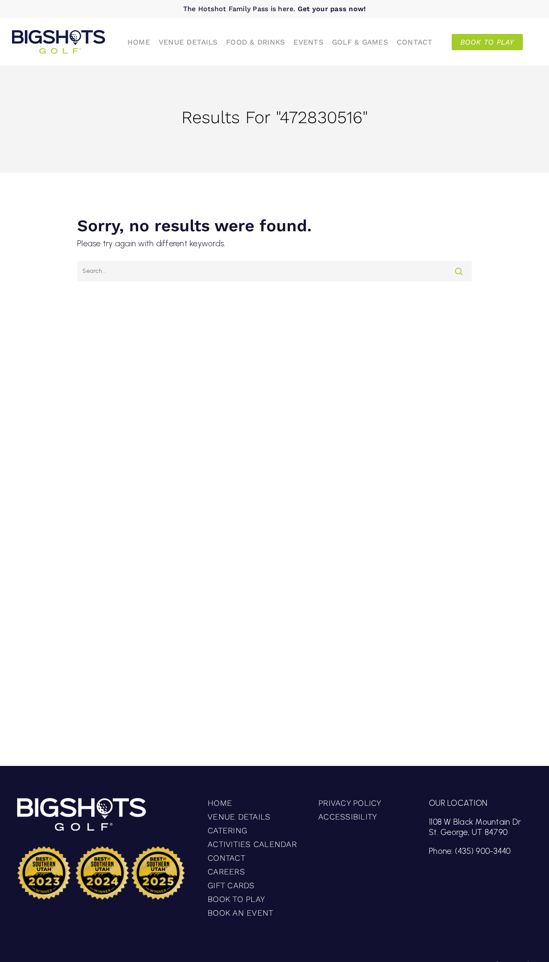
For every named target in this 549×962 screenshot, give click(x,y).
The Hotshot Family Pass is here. (274, 9)
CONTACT (226, 858)
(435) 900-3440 (483, 851)
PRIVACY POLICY (349, 803)
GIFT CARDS (231, 885)
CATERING (227, 830)
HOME (220, 803)
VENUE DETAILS (239, 817)
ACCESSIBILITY (347, 817)
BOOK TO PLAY (236, 899)
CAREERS (226, 872)
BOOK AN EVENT (240, 913)
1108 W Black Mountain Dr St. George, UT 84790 (475, 827)
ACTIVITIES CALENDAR (252, 844)
